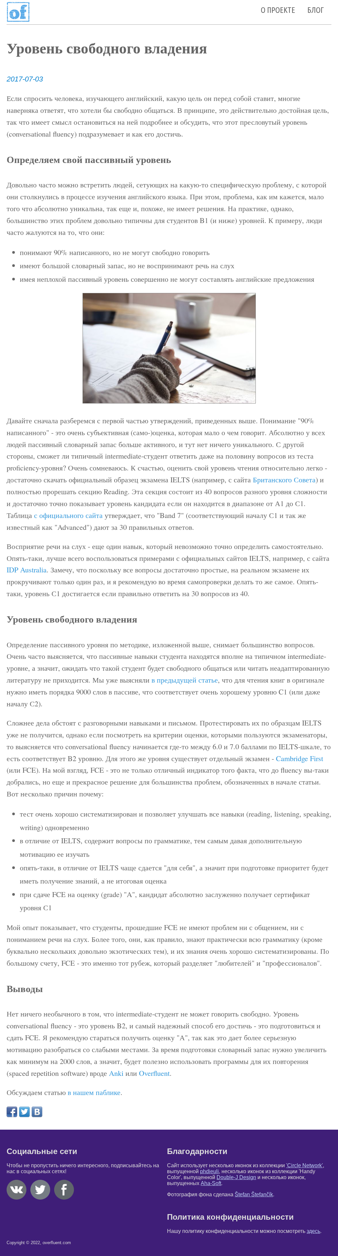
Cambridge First (299, 758)
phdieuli (209, 1171)
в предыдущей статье (185, 680)
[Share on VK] (37, 1112)
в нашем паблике (94, 1092)
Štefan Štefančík (254, 1194)
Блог (315, 10)
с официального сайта (68, 515)
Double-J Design (236, 1177)
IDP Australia (27, 569)
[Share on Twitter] (24, 1112)
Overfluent (154, 1073)
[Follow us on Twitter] (41, 1198)
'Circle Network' (304, 1165)
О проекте (278, 10)
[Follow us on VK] (18, 1198)
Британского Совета (284, 479)
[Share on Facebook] (12, 1112)
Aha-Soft (211, 1183)
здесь (313, 1231)
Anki (116, 1073)
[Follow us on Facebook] (65, 1198)
